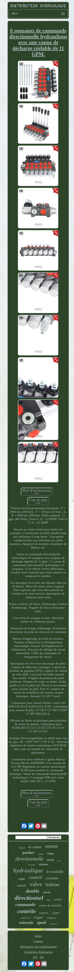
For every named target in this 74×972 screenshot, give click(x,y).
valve (36, 884)
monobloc (53, 924)
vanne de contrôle (50, 905)
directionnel (29, 898)
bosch (22, 847)
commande (25, 904)
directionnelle (29, 859)
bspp (49, 900)
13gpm (50, 853)
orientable (52, 878)
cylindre (47, 892)
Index (38, 936)
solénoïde (26, 923)
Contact (38, 941)
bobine (53, 884)
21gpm (21, 879)
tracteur (31, 864)
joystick (25, 918)
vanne (51, 846)
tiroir (59, 861)
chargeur (51, 917)
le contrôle (54, 871)
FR (42, 957)
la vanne (34, 847)
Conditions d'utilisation (38, 952)
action (58, 899)
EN (35, 957)
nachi (50, 860)
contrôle (26, 911)
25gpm (55, 912)
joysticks (43, 912)
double (32, 891)
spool (41, 922)
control (35, 877)
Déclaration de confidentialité (38, 946)
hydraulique (28, 870)
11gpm (38, 917)
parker (29, 852)
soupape (41, 854)
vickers (43, 864)
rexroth (21, 885)
